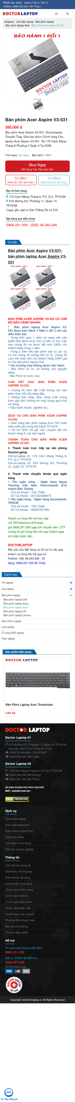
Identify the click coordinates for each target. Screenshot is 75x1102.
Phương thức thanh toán (20, 920)
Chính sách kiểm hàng (19, 890)
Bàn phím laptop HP (14, 611)
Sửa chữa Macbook (17, 825)
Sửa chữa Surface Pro (19, 831)
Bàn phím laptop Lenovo (17, 615)
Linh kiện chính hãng (18, 843)
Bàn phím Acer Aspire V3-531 (48, 25)
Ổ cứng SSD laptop (13, 632)
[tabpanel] (37, 104)
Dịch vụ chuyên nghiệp (19, 849)
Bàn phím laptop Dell (15, 599)
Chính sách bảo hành (18, 902)
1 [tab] (40, 110)
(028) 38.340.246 (43, 224)
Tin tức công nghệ (16, 932)
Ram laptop (8, 638)
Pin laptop (7, 582)
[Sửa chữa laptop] (25, 13)
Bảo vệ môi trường (16, 926)
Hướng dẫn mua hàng (18, 884)
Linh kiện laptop (24, 21)
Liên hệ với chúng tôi (18, 865)
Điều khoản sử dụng (17, 877)
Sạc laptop (8, 589)
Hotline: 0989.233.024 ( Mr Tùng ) (22, 6)
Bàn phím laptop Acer (18, 25)
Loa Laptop (8, 627)
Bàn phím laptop (45, 21)
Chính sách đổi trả (16, 896)
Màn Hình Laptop (11, 621)
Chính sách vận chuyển (19, 914)
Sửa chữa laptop (15, 819)
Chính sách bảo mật (17, 908)
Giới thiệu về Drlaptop (18, 871)
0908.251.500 (17, 224)
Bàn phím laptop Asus (16, 603)
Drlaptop (9, 21)
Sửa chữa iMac (14, 837)
